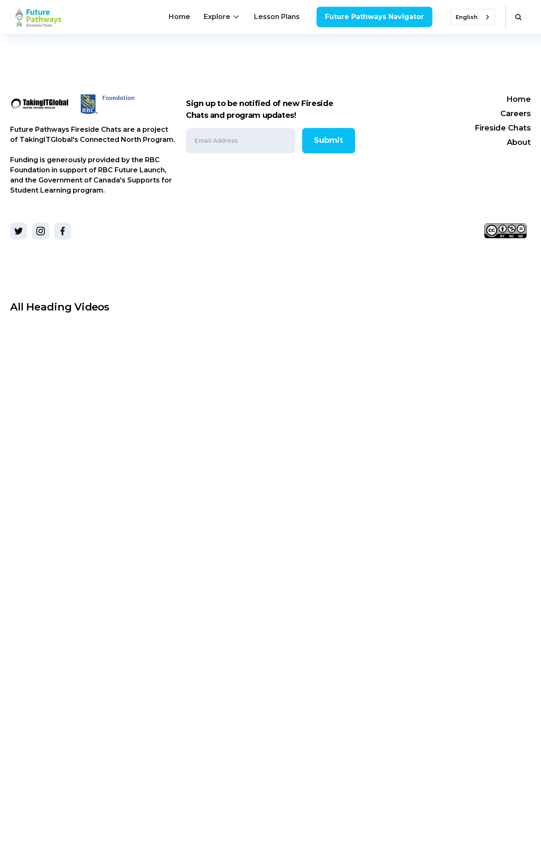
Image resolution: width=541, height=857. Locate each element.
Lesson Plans (277, 17)
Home (179, 17)
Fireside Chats (503, 128)
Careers (515, 113)
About (519, 142)
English (467, 17)
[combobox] (473, 17)
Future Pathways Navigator (374, 17)
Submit (328, 140)
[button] (222, 17)
